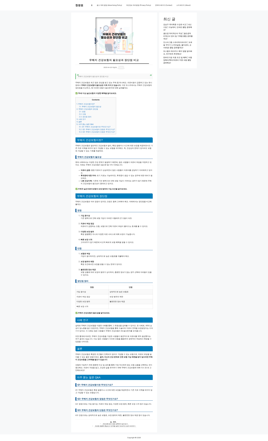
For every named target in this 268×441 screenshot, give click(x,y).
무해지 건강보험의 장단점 (87, 109)
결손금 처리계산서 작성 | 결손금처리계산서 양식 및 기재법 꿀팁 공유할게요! (178, 36)
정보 (114, 422)
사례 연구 (81, 119)
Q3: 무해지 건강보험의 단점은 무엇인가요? (97, 132)
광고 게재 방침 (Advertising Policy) (109, 5)
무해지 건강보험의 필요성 (90, 106)
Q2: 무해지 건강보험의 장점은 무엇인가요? (97, 129)
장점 (82, 112)
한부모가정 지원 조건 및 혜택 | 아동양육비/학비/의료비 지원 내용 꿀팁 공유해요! (177, 60)
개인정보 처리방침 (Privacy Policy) (138, 5)
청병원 (79, 5)
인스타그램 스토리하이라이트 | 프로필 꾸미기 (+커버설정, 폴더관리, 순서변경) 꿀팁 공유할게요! (177, 45)
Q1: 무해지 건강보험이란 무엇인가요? (94, 127)
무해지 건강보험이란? (86, 104)
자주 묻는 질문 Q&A (85, 124)
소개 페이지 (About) (183, 5)
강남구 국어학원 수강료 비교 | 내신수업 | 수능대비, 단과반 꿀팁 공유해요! (177, 27)
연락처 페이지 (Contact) (163, 5)
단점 (82, 114)
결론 (79, 122)
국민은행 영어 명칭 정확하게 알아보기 (115, 424)
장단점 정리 (85, 117)
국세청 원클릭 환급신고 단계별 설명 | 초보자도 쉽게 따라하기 (115, 426)
